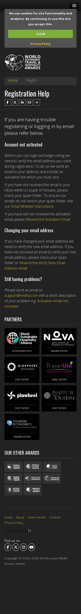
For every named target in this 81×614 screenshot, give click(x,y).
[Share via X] (15, 102)
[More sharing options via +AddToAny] (37, 102)
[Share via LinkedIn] (22, 102)
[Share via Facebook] (8, 102)
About (20, 517)
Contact (55, 517)
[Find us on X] (15, 547)
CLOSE (40, 34)
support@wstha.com (21, 295)
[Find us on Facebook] (7, 547)
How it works (37, 517)
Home (13, 80)
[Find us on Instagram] (23, 547)
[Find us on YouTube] (31, 547)
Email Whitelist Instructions (32, 206)
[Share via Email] (30, 102)
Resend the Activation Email (48, 219)
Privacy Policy (41, 44)
